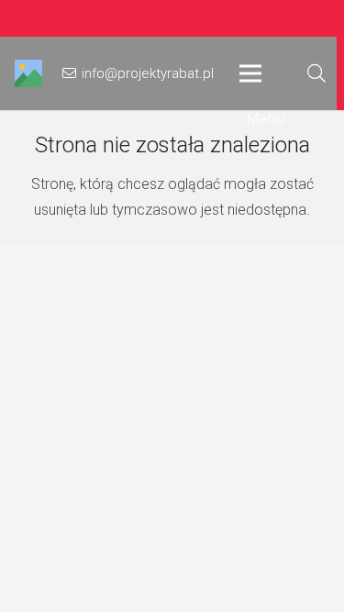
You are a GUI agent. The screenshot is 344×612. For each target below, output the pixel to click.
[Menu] (261, 73)
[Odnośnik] (28, 73)
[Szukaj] (316, 73)
